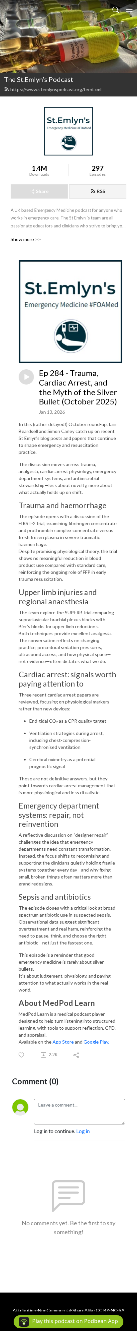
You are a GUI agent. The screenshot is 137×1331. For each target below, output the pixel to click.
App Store (63, 1042)
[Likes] (22, 1055)
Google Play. (96, 1042)
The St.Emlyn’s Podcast (38, 79)
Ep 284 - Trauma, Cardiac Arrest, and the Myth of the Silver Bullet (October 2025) (78, 387)
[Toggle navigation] (129, 9)
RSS (101, 191)
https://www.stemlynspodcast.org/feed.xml (55, 89)
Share (42, 191)
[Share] (76, 1055)
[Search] (116, 9)
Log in (83, 1131)
